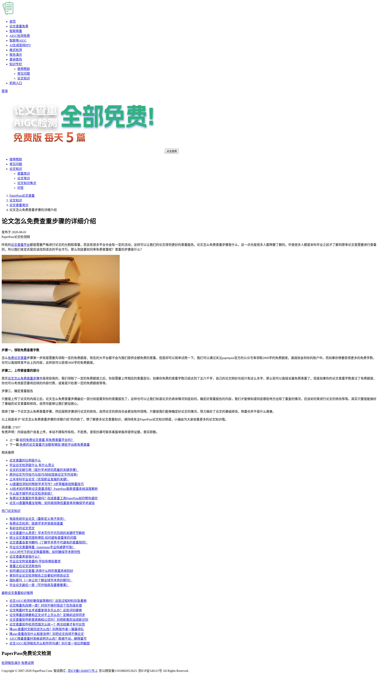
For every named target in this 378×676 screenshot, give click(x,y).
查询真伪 (15, 59)
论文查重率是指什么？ (25, 556)
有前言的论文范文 (22, 528)
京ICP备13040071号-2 (82, 670)
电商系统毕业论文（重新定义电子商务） (37, 518)
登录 (5, 91)
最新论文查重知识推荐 (17, 593)
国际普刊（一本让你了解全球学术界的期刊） (40, 580)
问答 (20, 187)
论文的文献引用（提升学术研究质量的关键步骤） (44, 470)
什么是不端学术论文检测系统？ (31, 493)
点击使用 (172, 151)
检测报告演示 (11, 663)
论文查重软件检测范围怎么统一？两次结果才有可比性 (47, 624)
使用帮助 (23, 69)
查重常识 (23, 173)
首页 (12, 21)
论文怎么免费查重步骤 (23, 378)
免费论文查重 (17, 358)
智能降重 (15, 31)
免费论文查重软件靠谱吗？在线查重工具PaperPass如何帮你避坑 (53, 498)
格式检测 (15, 50)
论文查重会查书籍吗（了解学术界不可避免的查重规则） (48, 542)
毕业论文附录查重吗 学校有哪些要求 (35, 561)
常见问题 (23, 73)
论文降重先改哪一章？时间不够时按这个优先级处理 (45, 605)
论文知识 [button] (15, 169)
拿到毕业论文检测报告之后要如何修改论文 (39, 575)
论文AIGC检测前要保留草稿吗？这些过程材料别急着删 (48, 600)
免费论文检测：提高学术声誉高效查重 (36, 523)
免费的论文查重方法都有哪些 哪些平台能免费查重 (55, 444)
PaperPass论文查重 (22, 195)
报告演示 (15, 54)
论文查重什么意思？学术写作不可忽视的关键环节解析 (47, 533)
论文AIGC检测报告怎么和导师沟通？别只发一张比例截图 (49, 643)
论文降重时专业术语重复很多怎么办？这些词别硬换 (45, 610)
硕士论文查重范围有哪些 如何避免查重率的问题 (42, 537)
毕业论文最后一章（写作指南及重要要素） (39, 585)
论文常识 (23, 178)
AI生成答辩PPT (20, 45)
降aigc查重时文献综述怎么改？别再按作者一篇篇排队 (46, 629)
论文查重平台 (20, 244)
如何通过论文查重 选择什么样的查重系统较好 (41, 571)
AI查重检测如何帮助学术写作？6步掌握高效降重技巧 (46, 484)
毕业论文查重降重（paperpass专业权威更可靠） (42, 547)
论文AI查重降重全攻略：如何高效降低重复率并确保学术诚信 (52, 503)
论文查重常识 (18, 205)
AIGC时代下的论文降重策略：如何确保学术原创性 (44, 552)
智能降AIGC (18, 40)
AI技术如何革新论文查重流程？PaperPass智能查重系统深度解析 (53, 488)
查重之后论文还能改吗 (25, 566)
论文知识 (23, 78)
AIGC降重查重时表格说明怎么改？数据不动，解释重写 (48, 638)
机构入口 (15, 83)
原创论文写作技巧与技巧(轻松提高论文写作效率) (43, 474)
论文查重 (18, 26)
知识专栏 (15, 64)
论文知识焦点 (26, 183)
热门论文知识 (11, 511)
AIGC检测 (19, 35)
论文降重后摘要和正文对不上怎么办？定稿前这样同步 (47, 615)
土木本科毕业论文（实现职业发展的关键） (39, 479)
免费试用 (27, 663)
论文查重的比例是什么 (25, 460)
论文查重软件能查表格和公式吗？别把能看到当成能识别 (48, 619)
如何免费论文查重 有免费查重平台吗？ (47, 440)
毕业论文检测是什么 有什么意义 (31, 465)
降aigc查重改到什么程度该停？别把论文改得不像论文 (46, 634)
